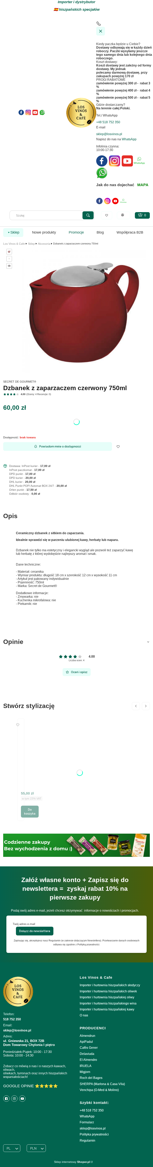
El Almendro (88, 1059)
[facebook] (99, 201)
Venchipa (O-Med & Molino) (99, 1090)
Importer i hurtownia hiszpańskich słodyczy (110, 985)
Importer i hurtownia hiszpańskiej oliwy (107, 997)
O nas (84, 1015)
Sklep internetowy (72, 1161)
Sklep (31, 243)
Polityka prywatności (94, 1134)
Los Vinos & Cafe (14, 243)
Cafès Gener (89, 1047)
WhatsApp (129, 139)
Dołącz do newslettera (34, 931)
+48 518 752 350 (92, 1110)
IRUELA (85, 1066)
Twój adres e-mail (24, 924)
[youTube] (115, 201)
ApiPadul (86, 1041)
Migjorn (85, 1072)
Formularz (87, 1122)
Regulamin (87, 1140)
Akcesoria (44, 243)
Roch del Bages (91, 1077)
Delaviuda (87, 1053)
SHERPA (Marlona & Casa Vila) (102, 1084)
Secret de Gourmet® (19, 381)
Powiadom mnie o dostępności (60, 446)
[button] (88, 215)
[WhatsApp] (123, 201)
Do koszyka (29, 811)
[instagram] (107, 201)
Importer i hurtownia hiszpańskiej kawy (107, 1009)
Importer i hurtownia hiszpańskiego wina (108, 1003)
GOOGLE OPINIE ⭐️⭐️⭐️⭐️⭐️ (30, 1086)
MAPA (142, 185)
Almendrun (87, 1035)
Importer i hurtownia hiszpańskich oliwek (108, 991)
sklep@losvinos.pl (93, 1128)
